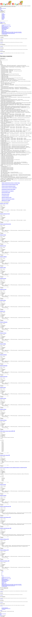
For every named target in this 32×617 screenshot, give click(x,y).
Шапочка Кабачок (3, 354)
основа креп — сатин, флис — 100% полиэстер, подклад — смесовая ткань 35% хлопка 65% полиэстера (15, 111)
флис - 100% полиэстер (4, 170)
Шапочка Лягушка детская (5, 213)
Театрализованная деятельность (6, 577)
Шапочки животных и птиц (6, 197)
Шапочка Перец (3, 343)
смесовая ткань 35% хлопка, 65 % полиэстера (7, 160)
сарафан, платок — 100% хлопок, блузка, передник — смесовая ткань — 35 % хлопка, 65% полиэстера (15, 154)
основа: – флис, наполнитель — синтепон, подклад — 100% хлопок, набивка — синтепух (13, 126)
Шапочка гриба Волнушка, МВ (5, 528)
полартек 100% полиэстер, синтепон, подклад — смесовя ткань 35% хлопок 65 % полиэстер (13, 148)
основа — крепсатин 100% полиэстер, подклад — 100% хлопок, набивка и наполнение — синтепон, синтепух (16, 115)
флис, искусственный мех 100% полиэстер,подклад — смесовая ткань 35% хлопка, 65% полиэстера (14, 176)
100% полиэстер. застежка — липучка (6, 71)
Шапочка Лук (2, 311)
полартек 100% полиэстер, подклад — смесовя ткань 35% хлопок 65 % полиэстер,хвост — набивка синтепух (15, 147)
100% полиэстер (3, 68)
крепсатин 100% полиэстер (5, 86)
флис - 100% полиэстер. (4, 171)
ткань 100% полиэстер (4, 166)
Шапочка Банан (3, 484)
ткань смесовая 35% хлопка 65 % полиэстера (7, 167)
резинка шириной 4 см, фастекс (5, 149)
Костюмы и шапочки (4, 579)
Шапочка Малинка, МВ (4, 539)
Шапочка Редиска (3, 420)
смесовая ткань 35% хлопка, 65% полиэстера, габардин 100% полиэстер (10, 163)
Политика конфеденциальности (6, 608)
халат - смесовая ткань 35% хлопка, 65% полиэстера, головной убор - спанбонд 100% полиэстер (14, 177)
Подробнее (1, 39)
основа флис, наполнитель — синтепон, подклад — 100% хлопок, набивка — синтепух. (13, 114)
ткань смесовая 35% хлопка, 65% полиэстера (7, 169)
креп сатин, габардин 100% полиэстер (6, 83)
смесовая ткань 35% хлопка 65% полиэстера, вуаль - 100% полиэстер (10, 159)
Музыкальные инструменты (5, 27)
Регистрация (4, 8)
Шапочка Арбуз (3, 267)
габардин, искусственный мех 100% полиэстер (7, 78)
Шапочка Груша (3, 278)
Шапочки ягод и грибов (6, 200)
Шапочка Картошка (3, 365)
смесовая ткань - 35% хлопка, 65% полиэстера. (7, 157)
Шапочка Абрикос (3, 256)
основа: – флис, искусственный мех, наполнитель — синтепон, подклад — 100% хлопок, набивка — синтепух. (16, 124)
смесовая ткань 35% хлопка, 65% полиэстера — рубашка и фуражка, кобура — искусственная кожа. (14, 162)
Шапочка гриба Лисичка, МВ (5, 517)
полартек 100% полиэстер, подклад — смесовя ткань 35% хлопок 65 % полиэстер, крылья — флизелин (15, 146)
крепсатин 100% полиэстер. (5, 90)
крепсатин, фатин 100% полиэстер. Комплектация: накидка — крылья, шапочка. (12, 99)
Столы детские (4, 582)
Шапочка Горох (3, 387)
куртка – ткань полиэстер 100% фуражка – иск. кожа (8, 101)
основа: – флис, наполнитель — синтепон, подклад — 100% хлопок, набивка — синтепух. (13, 131)
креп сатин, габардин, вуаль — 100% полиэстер (7, 84)
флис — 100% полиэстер (4, 173)
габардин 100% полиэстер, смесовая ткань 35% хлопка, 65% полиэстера (10, 75)
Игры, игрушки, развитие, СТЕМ (6, 26)
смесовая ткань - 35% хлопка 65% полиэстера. (7, 156)
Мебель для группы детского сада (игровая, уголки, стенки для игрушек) (11, 584)
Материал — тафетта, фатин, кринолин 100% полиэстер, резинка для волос (11, 109)
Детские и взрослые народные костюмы (8, 186)
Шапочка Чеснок (3, 409)
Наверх (1, 610)
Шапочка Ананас (3, 495)
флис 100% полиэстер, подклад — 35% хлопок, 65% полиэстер (9, 172)
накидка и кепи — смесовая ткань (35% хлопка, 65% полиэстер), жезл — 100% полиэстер (13, 110)
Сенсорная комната (4, 586)
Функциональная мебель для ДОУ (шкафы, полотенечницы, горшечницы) (12, 32)
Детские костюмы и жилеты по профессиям (9, 187)
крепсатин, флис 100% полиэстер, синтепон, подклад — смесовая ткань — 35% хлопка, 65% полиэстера (15, 66)
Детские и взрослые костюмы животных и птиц (10, 184)
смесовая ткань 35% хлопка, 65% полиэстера (7, 155)
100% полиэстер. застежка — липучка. (6, 72)
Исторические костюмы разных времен (8, 189)
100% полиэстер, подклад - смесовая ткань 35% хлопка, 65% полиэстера (11, 69)
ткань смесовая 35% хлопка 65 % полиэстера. (7, 168)
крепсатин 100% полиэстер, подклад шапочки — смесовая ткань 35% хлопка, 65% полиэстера (13, 87)
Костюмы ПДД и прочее (6, 192)
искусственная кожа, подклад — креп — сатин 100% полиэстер (9, 80)
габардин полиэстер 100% (4, 76)
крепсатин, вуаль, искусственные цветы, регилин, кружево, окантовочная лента (12, 95)
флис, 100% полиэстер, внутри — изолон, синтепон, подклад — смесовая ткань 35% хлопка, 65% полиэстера (15, 174)
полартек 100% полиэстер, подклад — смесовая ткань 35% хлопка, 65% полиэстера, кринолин (13, 145)
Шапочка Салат (3, 245)
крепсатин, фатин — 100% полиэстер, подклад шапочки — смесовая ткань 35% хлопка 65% (13, 65)
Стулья (3, 30)
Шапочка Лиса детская (4, 203)
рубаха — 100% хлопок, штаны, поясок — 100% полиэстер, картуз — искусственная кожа (13, 150)
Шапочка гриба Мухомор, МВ (5, 506)
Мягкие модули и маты (5, 28)
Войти (1, 8)
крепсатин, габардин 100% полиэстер (6, 96)
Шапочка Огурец (3, 289)
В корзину (2, 212)
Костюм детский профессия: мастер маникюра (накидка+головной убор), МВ (13, 467)
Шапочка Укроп (3, 234)
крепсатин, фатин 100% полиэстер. (6, 98)
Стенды (3, 25)
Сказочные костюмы (5, 195)
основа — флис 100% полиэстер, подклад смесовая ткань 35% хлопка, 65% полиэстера (12, 119)
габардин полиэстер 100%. (4, 77)
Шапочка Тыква (3, 398)
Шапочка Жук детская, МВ (5, 455)
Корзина (1, 10)
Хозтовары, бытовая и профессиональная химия (8, 33)
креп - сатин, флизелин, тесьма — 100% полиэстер (8, 82)
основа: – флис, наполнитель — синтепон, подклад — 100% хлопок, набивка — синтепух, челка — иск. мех (15, 130)
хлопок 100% (3, 67)
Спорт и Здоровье (4, 581)
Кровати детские (4, 31)
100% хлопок (3, 73)
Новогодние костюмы (5, 194)
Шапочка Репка (3, 300)
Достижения (3, 609)
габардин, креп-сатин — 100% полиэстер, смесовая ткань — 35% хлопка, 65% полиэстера (13, 79)
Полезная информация (5, 607)
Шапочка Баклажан (3, 376)
